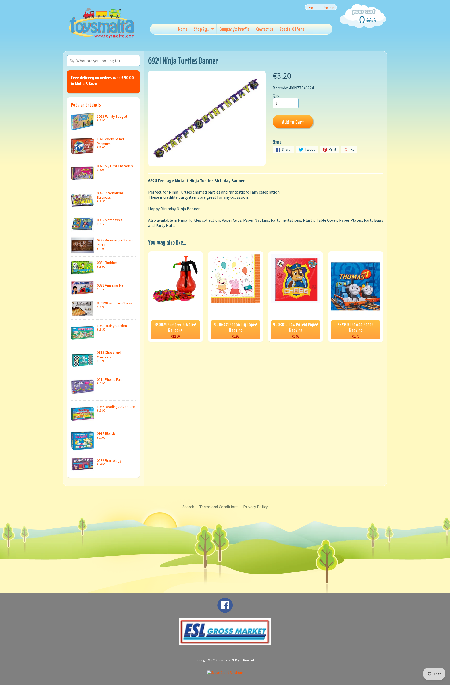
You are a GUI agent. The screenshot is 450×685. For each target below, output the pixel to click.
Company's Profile (234, 29)
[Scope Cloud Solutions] (225, 672)
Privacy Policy (255, 506)
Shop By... (201, 29)
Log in (312, 7)
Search (188, 506)
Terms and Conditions (218, 506)
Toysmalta (224, 660)
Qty (276, 95)
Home (183, 29)
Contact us (264, 29)
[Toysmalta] (102, 22)
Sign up (329, 7)
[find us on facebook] (225, 610)
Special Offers (292, 29)
